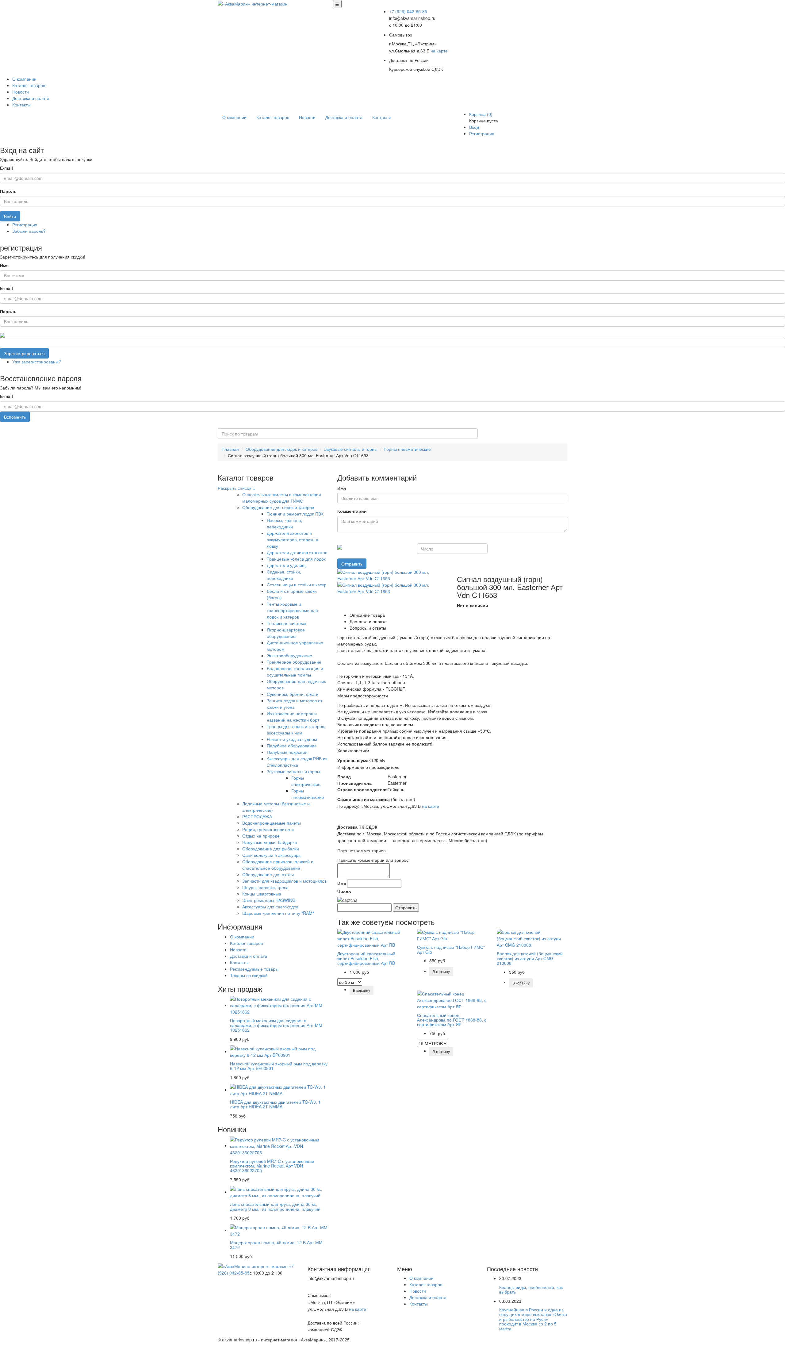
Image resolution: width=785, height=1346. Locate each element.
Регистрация (481, 133)
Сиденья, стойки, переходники (284, 575)
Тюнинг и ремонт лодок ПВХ (295, 514)
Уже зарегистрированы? (36, 362)
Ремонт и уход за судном (292, 739)
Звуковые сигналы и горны (350, 449)
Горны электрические (305, 781)
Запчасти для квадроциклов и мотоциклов (284, 881)
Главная (230, 449)
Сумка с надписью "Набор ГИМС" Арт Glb (451, 949)
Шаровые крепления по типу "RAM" (278, 913)
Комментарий (352, 511)
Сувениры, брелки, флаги (293, 694)
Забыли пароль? (29, 231)
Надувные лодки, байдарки (269, 842)
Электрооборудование (289, 655)
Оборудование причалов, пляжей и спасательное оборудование (277, 864)
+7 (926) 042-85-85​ (408, 11)
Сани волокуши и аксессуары (271, 855)
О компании (24, 79)
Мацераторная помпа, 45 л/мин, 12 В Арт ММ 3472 (276, 1244)
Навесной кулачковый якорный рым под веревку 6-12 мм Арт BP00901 (278, 1065)
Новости (20, 92)
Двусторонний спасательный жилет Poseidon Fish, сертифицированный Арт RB (366, 958)
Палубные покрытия (287, 752)
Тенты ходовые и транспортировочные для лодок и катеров (292, 610)
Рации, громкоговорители (268, 829)
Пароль (8, 191)
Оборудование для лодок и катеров (281, 449)
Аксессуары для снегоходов (270, 906)
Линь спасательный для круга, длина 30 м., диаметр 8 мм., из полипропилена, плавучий (275, 1206)
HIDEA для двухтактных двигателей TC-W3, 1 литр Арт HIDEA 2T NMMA (275, 1104)
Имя (4, 265)
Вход (474, 127)
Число (344, 891)
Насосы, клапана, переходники (284, 523)
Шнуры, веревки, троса (265, 887)
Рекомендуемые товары (254, 969)
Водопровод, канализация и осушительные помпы (295, 671)
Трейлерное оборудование (294, 662)
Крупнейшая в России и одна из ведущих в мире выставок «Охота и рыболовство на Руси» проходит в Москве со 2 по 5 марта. (533, 1319)
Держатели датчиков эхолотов (297, 552)
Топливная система (286, 623)
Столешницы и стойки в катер (297, 584)
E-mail (6, 168)
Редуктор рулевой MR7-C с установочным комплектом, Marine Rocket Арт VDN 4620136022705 (272, 1166)
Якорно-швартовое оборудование (286, 633)
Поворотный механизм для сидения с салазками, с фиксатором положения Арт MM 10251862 (276, 1025)
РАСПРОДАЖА (257, 816)
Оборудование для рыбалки (270, 849)
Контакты (21, 105)
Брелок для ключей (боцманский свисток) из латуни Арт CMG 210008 (530, 958)
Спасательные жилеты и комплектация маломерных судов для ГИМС (281, 497)
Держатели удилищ (286, 565)
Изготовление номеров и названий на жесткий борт (293, 716)
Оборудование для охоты (268, 874)
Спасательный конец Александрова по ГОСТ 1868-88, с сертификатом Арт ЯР (451, 1020)
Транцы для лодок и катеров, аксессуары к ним (296, 729)
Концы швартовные (261, 894)
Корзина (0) (480, 114)
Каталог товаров (28, 85)
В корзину (361, 990)
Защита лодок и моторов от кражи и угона (294, 703)
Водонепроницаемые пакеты (271, 823)
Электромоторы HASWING (269, 900)
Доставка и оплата (30, 98)
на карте (439, 51)
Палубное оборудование (292, 745)
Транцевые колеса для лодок (296, 559)
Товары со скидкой (249, 975)
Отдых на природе (261, 836)
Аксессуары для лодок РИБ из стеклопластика (297, 761)
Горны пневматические (407, 449)
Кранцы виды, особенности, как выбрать (531, 1289)
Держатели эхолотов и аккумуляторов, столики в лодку (292, 539)
